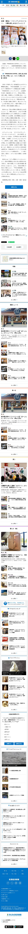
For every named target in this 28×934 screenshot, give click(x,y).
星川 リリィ (7, 737)
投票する (9, 743)
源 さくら (7, 724)
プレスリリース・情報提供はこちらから (10, 890)
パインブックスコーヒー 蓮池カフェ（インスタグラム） (13, 235)
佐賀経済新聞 (12, 2)
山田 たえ (7, 739)
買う (18, 5)
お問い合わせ (5, 894)
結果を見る (19, 743)
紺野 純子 (7, 732)
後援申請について (5, 898)
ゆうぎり (6, 734)
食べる (7, 5)
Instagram (16, 883)
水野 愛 (6, 729)
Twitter (12, 883)
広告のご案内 (5, 896)
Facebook (8, 883)
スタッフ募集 (5, 900)
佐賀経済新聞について (6, 888)
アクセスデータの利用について (8, 892)
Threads (20, 883)
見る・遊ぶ (13, 5)
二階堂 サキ (7, 727)
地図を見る (14, 187)
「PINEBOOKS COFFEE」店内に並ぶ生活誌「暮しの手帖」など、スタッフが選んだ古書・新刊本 (14, 76)
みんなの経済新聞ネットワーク (14, 915)
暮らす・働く (22, 5)
